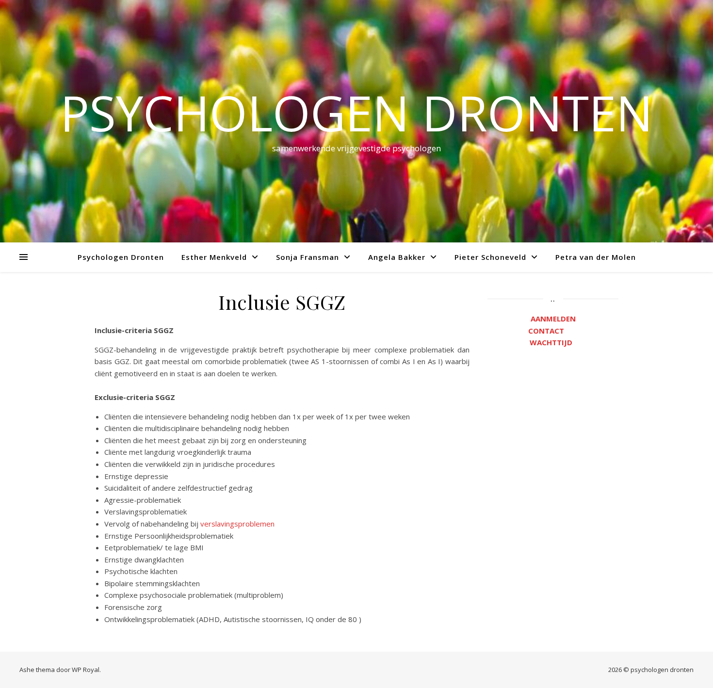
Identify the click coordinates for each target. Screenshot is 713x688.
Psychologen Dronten (121, 257)
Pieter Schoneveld (490, 257)
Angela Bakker (396, 257)
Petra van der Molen (595, 257)
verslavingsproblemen (237, 523)
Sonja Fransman (307, 257)
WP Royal (85, 669)
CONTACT (553, 331)
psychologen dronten (356, 112)
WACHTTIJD (553, 342)
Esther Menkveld (214, 257)
